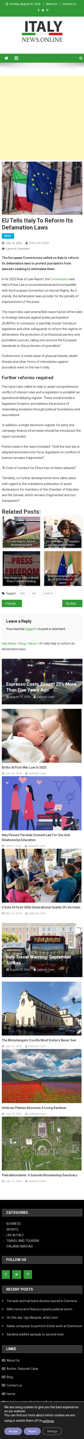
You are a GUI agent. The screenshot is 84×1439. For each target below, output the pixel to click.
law (34, 593)
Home (11, 1394)
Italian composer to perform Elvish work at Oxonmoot (44, 1326)
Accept (13, 1431)
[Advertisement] (42, 118)
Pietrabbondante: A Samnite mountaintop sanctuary (39, 1175)
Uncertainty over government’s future (15, 603)
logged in (31, 629)
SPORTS (12, 1229)
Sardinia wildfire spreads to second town (35, 1334)
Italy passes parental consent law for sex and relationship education (36, 837)
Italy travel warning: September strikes (38, 959)
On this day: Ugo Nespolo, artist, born (32, 1317)
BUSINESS (13, 1223)
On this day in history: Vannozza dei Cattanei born (74, 603)
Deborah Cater (39, 243)
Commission (59, 279)
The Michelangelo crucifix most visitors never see (39, 1040)
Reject (32, 1431)
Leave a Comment (17, 248)
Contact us (69, 4)
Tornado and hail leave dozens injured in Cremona (42, 1301)
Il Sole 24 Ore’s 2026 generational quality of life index (41, 907)
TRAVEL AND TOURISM (22, 1241)
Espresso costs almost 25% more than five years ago (41, 687)
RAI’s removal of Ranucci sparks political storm (39, 1309)
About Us (51, 4)
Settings (52, 1431)
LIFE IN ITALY (15, 1235)
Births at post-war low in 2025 (24, 767)
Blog (10, 1377)
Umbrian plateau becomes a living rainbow (34, 1108)
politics (48, 593)
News (7, 235)
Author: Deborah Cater (23, 1369)
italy (22, 593)
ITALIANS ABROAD (19, 1246)
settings (48, 1421)
